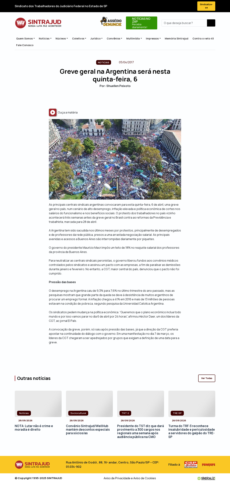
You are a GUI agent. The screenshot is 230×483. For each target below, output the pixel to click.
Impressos (152, 38)
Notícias (44, 38)
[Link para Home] (38, 23)
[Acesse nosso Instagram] (178, 6)
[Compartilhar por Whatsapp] (124, 98)
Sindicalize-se (206, 6)
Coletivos (78, 38)
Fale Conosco (24, 45)
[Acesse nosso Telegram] (191, 6)
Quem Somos (24, 38)
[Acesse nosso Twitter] (171, 6)
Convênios (113, 38)
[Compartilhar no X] (112, 98)
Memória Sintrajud (176, 38)
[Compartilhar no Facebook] (105, 98)
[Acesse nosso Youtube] (184, 6)
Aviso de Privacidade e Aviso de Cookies (130, 478)
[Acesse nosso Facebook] (165, 6)
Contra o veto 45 (203, 38)
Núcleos (61, 38)
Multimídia (133, 38)
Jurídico (95, 38)
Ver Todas (206, 378)
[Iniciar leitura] (52, 112)
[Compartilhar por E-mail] (118, 98)
